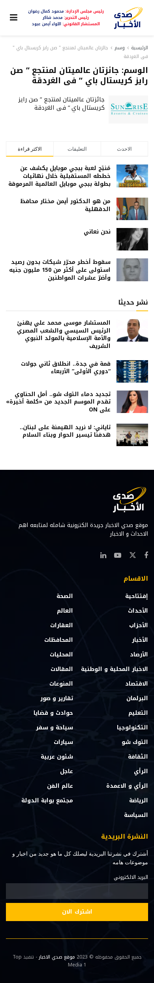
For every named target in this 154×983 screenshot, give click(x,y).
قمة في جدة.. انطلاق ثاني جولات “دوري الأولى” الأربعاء (66, 368)
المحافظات (58, 640)
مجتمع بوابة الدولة (47, 800)
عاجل (66, 771)
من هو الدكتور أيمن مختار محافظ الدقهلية (65, 205)
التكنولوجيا (132, 727)
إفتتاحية (136, 596)
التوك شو (135, 742)
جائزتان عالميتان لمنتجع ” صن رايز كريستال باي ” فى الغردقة (61, 103)
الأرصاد (139, 654)
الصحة (64, 596)
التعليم (138, 713)
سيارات (63, 742)
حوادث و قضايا (53, 713)
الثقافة (138, 756)
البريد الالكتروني (131, 877)
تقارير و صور (56, 698)
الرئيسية (139, 47)
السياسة (136, 815)
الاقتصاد (136, 683)
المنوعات (61, 683)
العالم (65, 610)
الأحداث (138, 610)
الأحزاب (138, 625)
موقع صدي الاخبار (57, 957)
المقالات (62, 669)
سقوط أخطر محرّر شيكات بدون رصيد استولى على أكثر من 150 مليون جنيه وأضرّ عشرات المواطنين (60, 270)
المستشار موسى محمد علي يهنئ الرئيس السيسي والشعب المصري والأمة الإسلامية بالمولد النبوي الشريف (64, 334)
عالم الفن (60, 786)
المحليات (61, 654)
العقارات (61, 625)
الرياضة (138, 800)
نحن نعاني (97, 231)
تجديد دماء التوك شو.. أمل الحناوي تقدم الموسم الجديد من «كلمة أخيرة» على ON (58, 402)
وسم (120, 47)
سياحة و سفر (54, 727)
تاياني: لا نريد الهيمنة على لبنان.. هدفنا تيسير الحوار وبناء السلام (65, 431)
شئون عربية (57, 756)
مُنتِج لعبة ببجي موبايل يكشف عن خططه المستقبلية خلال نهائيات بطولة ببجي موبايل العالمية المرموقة (59, 176)
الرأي (141, 771)
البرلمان (137, 698)
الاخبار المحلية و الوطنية (114, 669)
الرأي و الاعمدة (127, 786)
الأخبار (140, 640)
